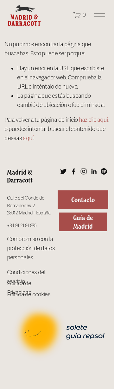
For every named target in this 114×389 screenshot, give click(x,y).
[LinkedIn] (94, 171)
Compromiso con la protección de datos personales (31, 248)
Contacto (83, 199)
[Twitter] (63, 171)
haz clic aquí (93, 119)
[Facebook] (73, 171)
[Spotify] (104, 171)
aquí (28, 138)
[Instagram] (83, 171)
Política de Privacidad (19, 288)
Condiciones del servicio (26, 277)
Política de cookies (28, 294)
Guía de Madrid (83, 222)
